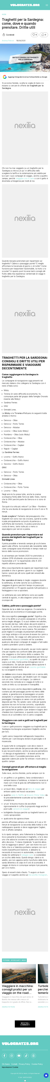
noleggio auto (27, 855)
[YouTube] (17, 1054)
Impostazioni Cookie (10, 1067)
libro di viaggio (34, 789)
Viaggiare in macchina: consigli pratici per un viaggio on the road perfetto (17, 989)
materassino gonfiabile (19, 659)
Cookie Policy (37, 1064)
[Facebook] (3, 1054)
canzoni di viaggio (21, 809)
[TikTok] (25, 1054)
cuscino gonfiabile (37, 667)
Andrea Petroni (8, 41)
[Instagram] (10, 1054)
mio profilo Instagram (38, 875)
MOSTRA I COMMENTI (25, 1024)
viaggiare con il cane (25, 178)
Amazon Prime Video (35, 795)
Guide (4, 14)
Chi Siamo (6, 1064)
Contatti (14, 1064)
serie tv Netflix (17, 795)
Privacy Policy (24, 1064)
